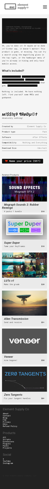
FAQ (4, 420)
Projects (7, 448)
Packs (5, 446)
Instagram (8, 463)
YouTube (7, 461)
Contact (7, 416)
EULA (5, 424)
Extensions (8, 441)
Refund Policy (10, 426)
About (5, 413)
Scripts (7, 439)
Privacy (7, 422)
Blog (5, 418)
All (4, 437)
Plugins (7, 444)
